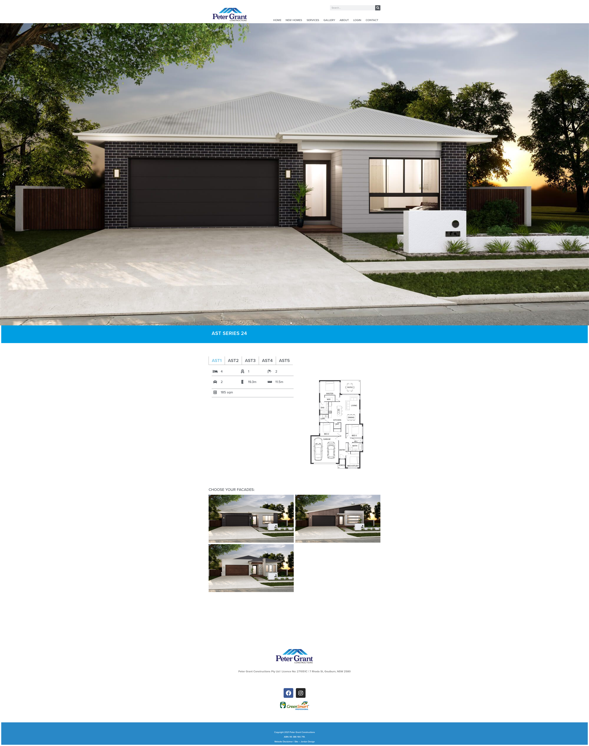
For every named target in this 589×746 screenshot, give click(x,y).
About (344, 20)
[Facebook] (288, 693)
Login (357, 20)
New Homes (294, 20)
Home (277, 20)
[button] (3, 174)
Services (313, 20)
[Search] (377, 7)
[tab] (217, 360)
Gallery (329, 20)
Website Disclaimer (283, 741)
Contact (372, 20)
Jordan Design (308, 741)
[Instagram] (301, 693)
